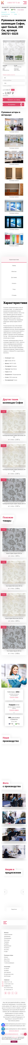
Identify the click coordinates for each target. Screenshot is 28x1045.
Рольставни (7, 966)
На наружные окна (8, 974)
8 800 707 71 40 (14, 3)
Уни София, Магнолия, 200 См (14, 586)
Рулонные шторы (8, 955)
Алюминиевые (7, 938)
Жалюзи (6, 932)
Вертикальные (7, 945)
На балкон (6, 947)
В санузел (6, 968)
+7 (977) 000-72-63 (8, 983)
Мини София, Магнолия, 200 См (14, 618)
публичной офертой (14, 1030)
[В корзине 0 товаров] (25, 1034)
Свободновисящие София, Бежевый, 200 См (14, 470)
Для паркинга (7, 972)
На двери (6, 970)
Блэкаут (6, 957)
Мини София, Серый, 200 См (14, 553)
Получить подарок (14, 710)
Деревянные (7, 936)
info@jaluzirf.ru (7, 985)
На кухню (6, 949)
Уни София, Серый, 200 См (14, 651)
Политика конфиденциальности (10, 1034)
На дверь (6, 944)
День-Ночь (7, 959)
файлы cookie (15, 1037)
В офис (6, 951)
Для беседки (7, 976)
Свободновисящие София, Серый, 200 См (14, 503)
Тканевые (6, 942)
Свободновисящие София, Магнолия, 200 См (14, 436)
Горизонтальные (8, 934)
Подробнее (14, 898)
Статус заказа (20, 9)
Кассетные (7, 940)
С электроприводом (9, 962)
